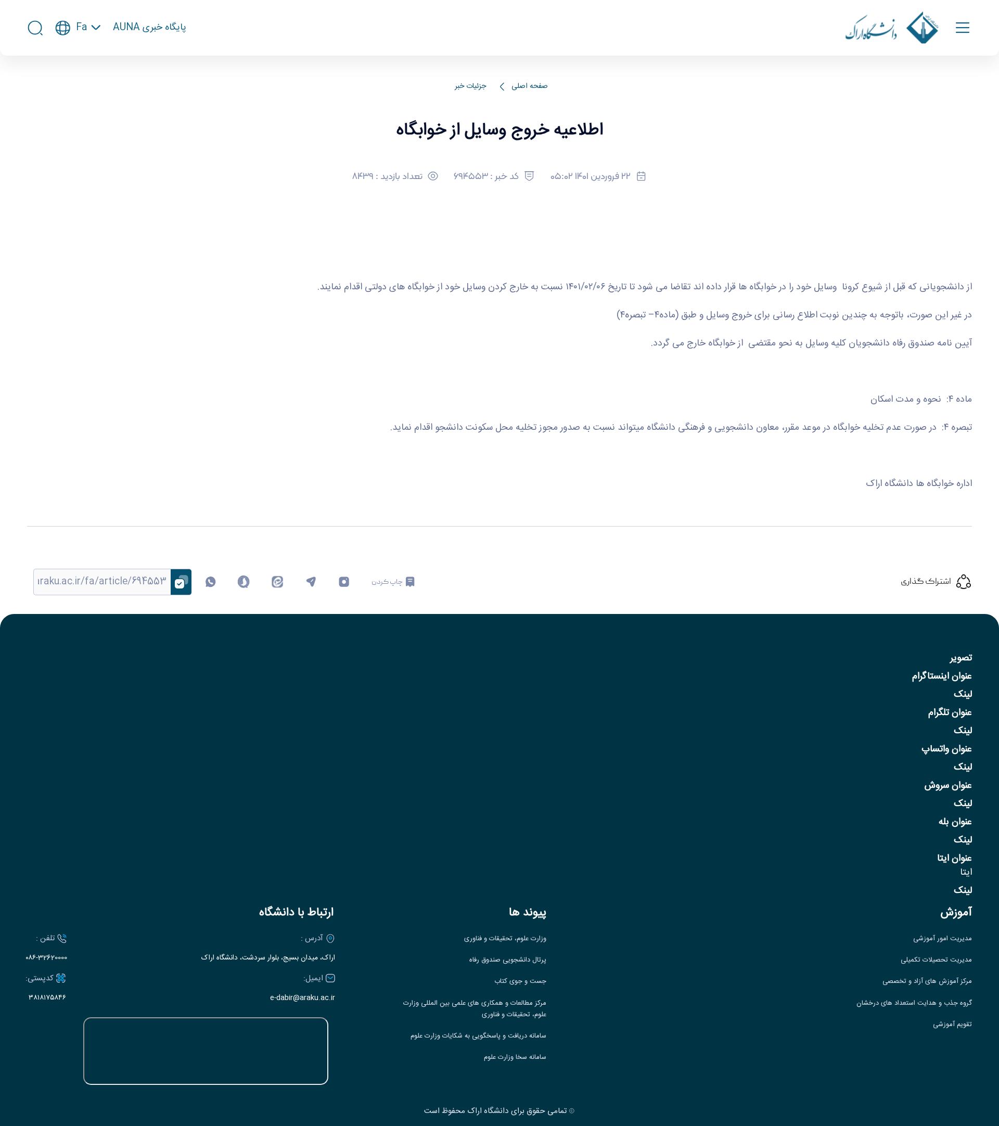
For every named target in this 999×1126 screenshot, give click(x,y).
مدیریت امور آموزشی (942, 938)
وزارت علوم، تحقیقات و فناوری (505, 938)
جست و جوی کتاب (520, 981)
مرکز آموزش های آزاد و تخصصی (927, 981)
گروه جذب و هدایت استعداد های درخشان (914, 1003)
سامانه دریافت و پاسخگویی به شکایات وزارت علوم (478, 1036)
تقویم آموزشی (952, 1024)
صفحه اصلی (529, 86)
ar (78, 78)
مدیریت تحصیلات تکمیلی (936, 960)
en (78, 59)
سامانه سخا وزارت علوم (515, 1057)
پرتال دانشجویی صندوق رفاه (507, 960)
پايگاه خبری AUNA (149, 28)
